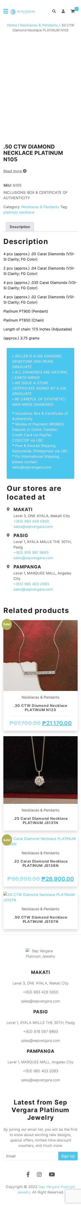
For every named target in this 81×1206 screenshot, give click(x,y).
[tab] (20, 226)
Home (12, 25)
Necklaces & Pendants (39, 25)
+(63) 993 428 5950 (31, 521)
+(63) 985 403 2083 (31, 584)
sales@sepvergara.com (33, 526)
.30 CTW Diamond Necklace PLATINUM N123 (41, 707)
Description (20, 226)
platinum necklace (18, 212)
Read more (13, 171)
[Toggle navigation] (5, 11)
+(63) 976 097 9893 (31, 552)
